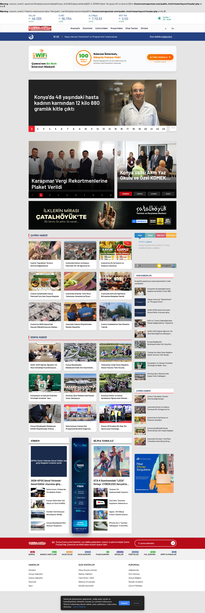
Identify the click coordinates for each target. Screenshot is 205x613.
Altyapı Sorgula (158, 57)
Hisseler (118, 553)
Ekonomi (32, 581)
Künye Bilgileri (135, 578)
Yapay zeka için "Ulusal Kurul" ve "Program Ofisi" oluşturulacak (90, 36)
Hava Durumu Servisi (88, 570)
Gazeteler (88, 28)
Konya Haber (117, 28)
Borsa (32, 553)
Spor (168, 194)
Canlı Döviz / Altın (86, 578)
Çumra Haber (101, 28)
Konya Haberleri (36, 574)
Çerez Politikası (135, 585)
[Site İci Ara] (155, 29)
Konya (140, 194)
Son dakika (161, 36)
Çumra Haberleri (36, 578)
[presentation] (172, 128)
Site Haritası (134, 574)
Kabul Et (124, 603)
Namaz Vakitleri (48, 553)
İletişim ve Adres (136, 581)
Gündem (125, 194)
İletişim (144, 28)
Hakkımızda (134, 570)
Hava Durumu (84, 553)
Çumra (154, 194)
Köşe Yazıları (132, 28)
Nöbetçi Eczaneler (87, 581)
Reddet (136, 603)
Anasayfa (75, 28)
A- (166, 28)
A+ (173, 28)
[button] (32, 129)
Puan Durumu (102, 553)
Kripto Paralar (168, 553)
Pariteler (134, 553)
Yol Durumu (149, 553)
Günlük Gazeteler (86, 585)
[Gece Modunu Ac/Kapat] (160, 29)
